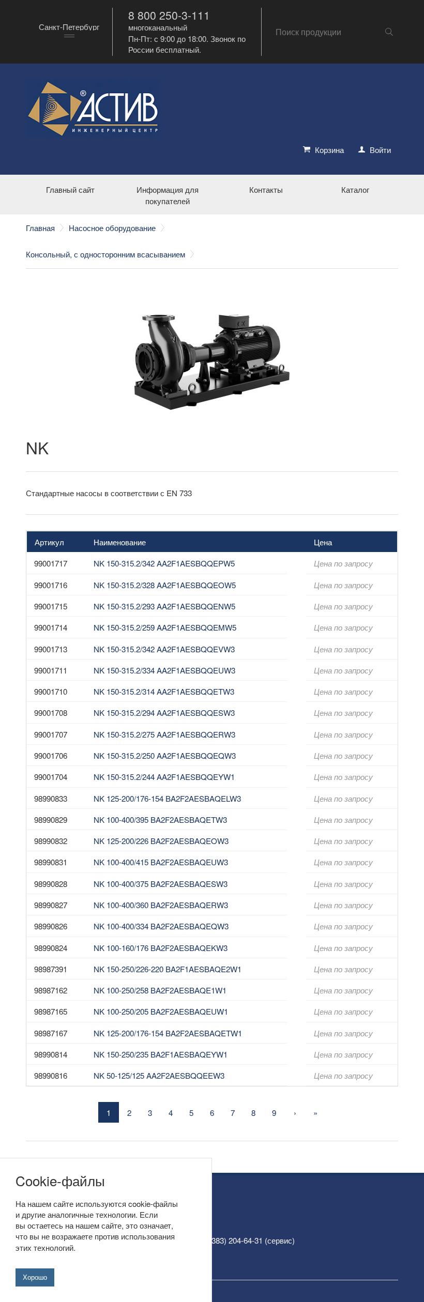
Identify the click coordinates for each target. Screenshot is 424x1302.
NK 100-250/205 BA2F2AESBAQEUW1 (161, 1011)
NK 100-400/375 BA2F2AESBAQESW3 (161, 883)
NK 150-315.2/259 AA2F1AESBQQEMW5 (165, 627)
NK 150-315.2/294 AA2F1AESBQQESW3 (164, 712)
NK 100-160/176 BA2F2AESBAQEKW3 (161, 947)
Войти (380, 149)
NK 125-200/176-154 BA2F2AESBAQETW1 (168, 1033)
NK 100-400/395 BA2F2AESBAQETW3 (160, 819)
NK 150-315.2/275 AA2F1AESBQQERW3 (164, 734)
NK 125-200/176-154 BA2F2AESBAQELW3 (167, 798)
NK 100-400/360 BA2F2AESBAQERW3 (161, 904)
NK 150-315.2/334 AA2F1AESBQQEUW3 (164, 670)
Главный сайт (70, 189)
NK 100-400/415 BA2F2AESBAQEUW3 (161, 861)
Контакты (266, 189)
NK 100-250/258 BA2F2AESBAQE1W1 (160, 990)
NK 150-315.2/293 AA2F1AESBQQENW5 (164, 606)
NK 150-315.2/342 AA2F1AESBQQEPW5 (164, 563)
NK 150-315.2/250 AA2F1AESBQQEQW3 (165, 755)
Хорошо (35, 1277)
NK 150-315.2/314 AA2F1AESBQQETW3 (164, 691)
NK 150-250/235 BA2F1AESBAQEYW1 (161, 1054)
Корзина (329, 149)
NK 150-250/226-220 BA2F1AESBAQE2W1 (167, 968)
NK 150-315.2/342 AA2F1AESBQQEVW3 (164, 649)
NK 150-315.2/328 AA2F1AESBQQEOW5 (165, 584)
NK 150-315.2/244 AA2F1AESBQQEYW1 (164, 776)
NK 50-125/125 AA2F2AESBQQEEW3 (159, 1075)
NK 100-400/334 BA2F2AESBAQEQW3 (161, 926)
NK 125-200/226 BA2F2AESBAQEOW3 (161, 840)
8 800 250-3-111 (169, 15)
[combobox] (69, 32)
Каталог (355, 189)
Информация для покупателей (168, 195)
